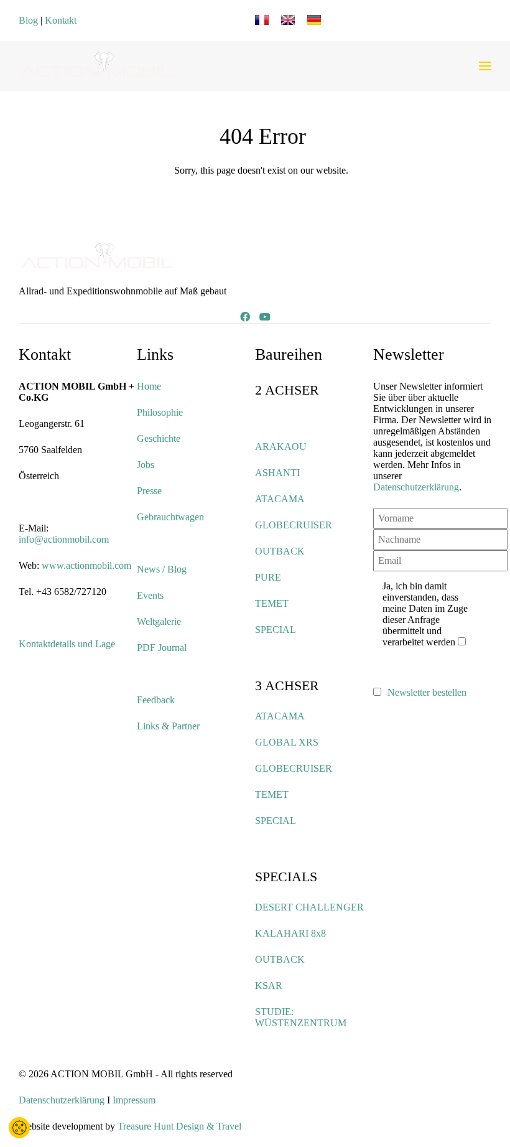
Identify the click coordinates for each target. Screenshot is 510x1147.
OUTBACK (280, 551)
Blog (28, 20)
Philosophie (160, 412)
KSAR (268, 985)
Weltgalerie (159, 621)
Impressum (134, 1100)
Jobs (145, 464)
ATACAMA (280, 499)
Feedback (156, 700)
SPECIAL (275, 629)
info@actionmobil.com (64, 539)
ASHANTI (277, 472)
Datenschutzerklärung (416, 487)
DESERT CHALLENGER (309, 907)
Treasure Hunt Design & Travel (179, 1126)
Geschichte (158, 438)
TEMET (272, 603)
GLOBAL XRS (286, 742)
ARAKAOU (281, 446)
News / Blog (162, 569)
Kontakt (60, 20)
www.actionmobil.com (86, 565)
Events (150, 595)
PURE (268, 577)
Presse (149, 490)
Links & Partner (168, 726)
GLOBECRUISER (293, 525)
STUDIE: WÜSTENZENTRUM (300, 1017)
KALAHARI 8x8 (290, 933)
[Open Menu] (485, 66)
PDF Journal (162, 647)
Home (149, 386)
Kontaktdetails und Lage (67, 644)
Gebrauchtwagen (170, 517)
